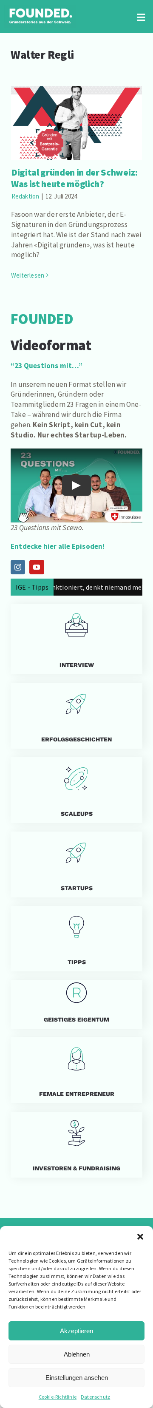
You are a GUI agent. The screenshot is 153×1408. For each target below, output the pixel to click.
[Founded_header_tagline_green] (40, 8)
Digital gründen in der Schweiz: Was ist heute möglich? (76, 111)
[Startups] (76, 716)
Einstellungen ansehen (76, 1377)
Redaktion (25, 196)
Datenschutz (95, 1397)
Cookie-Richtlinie (57, 1397)
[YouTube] (36, 567)
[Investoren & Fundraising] (76, 1145)
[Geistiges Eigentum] (76, 1004)
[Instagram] (18, 567)
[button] (140, 1236)
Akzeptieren (76, 1330)
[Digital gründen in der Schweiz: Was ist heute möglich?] (76, 123)
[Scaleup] (76, 790)
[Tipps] (76, 939)
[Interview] (76, 639)
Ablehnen (77, 1354)
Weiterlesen (27, 275)
